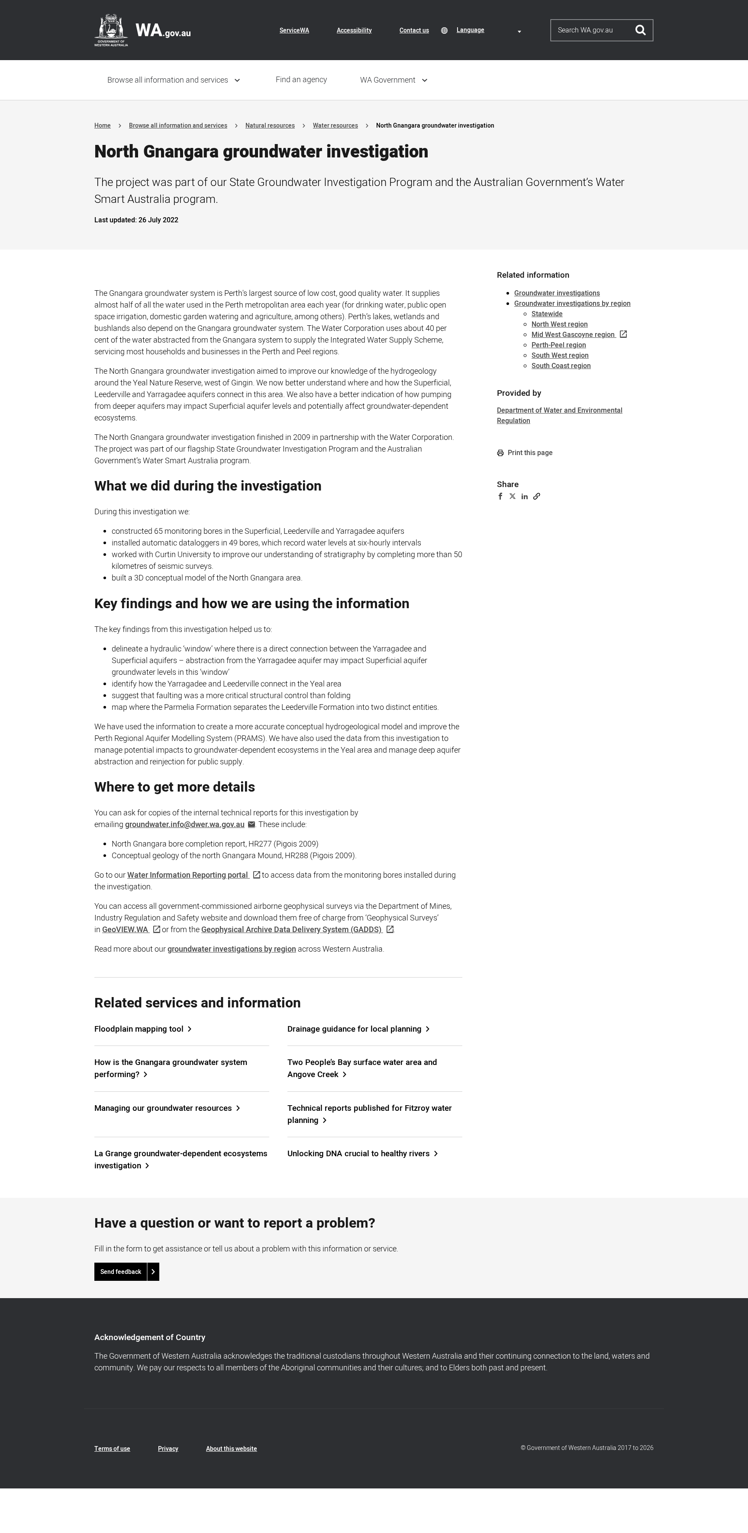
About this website (231, 1448)
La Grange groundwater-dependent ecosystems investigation (181, 1160)
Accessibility (354, 30)
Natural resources (270, 125)
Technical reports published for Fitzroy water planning (369, 1114)
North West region (560, 324)
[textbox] (490, 30)
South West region (560, 355)
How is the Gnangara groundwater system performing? (170, 1068)
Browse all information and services (167, 80)
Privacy (168, 1448)
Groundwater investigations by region (572, 303)
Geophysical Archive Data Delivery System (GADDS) (291, 930)
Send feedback (120, 1271)
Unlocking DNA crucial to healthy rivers (358, 1154)
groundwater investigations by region (232, 949)
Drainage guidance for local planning (354, 1029)
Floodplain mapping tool (139, 1029)
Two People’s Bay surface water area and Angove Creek (362, 1068)
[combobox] (490, 30)
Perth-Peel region (559, 345)
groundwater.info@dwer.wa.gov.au (185, 825)
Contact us (414, 30)
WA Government (388, 80)
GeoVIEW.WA (125, 930)
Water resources (335, 125)
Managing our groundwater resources (163, 1108)
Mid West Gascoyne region (573, 335)
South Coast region (561, 366)
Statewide (547, 314)
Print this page (529, 453)
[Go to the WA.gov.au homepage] (142, 30)
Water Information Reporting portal (187, 875)
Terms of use (112, 1448)
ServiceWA (294, 30)
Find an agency (301, 80)
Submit (641, 30)
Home (102, 125)
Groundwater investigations (557, 293)
